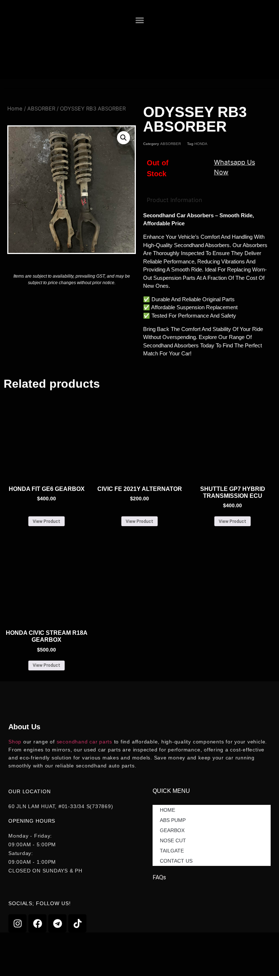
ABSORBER (41, 108)
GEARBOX (172, 830)
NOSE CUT (173, 840)
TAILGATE (172, 851)
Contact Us (176, 861)
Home (15, 108)
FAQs (159, 877)
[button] (140, 20)
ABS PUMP (173, 820)
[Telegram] (57, 923)
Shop (14, 742)
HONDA (200, 144)
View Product (46, 521)
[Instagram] (17, 923)
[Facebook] (37, 923)
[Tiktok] (77, 923)
